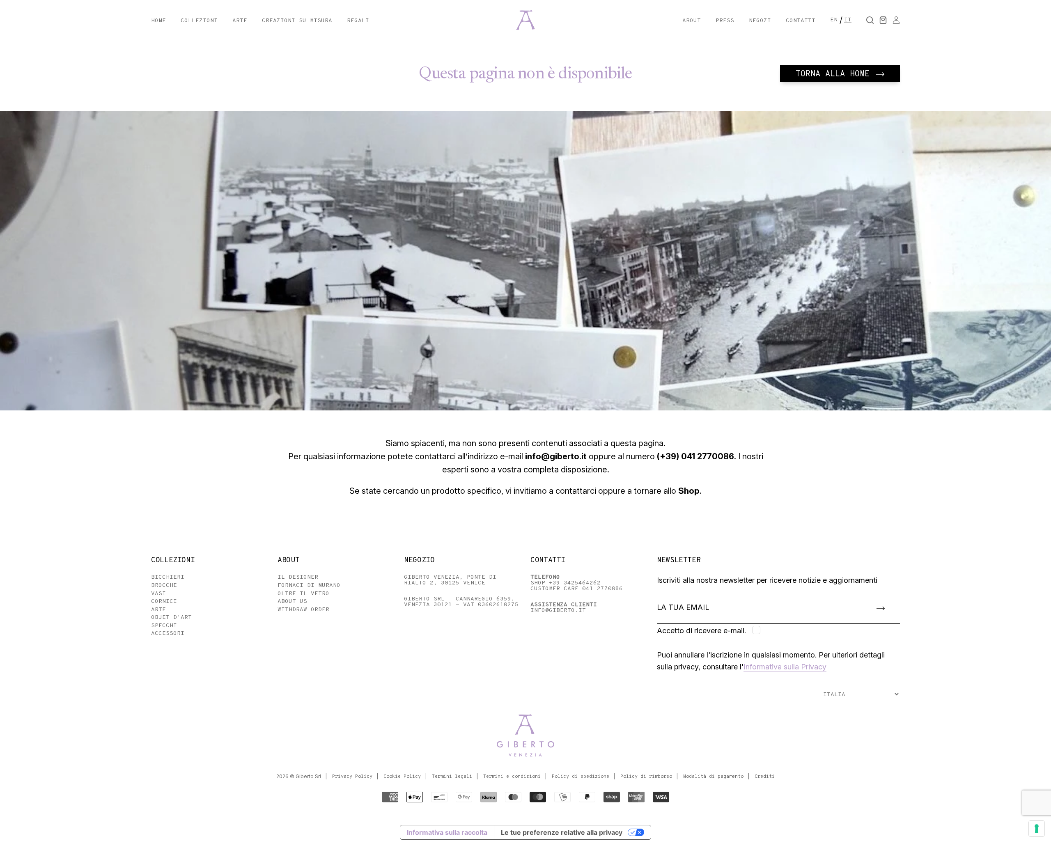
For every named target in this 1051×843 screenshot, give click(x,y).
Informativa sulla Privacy (785, 666)
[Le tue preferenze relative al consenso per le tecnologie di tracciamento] (1036, 828)
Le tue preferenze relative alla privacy (561, 832)
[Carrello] (883, 20)
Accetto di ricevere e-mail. (701, 630)
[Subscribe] (880, 607)
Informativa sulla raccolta (447, 832)
